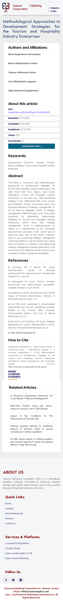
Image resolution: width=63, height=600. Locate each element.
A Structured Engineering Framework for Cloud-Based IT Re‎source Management (31, 397)
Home (8, 504)
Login (53, 11)
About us (9, 518)
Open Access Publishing (16, 558)
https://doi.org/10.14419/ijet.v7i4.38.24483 (29, 112)
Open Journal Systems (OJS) (18, 553)
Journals (9, 509)
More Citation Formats (12, 374)
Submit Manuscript (14, 513)
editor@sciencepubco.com (35, 591)
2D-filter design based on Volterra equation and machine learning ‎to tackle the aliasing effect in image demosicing (31, 442)
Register (55, 8)
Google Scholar (12, 548)
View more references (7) (22, 333)
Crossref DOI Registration (17, 543)
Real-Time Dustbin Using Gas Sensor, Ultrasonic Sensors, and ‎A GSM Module (31, 407)
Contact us (10, 523)
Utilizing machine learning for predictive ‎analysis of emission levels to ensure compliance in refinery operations (31, 429)
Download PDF (30, 146)
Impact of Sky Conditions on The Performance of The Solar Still (31, 417)
